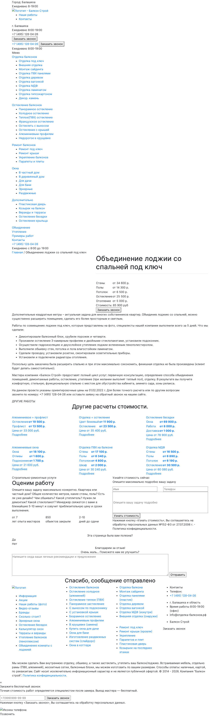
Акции (23, 600)
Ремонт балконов (24, 145)
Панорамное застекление (86, 604)
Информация (27, 596)
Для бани (25, 185)
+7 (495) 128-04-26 (25, 44)
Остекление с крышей (34, 129)
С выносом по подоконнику (88, 608)
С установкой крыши (83, 612)
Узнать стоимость (126, 515)
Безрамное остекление (85, 616)
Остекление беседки (33, 216)
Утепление (19, 231)
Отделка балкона (131, 587)
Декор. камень (29, 98)
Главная (17, 252)
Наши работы (28, 15)
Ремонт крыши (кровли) (135, 631)
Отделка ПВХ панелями (35, 73)
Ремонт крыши (29, 153)
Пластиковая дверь (32, 204)
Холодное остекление (34, 113)
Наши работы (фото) (33, 604)
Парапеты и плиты (31, 161)
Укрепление (127, 635)
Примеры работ (23, 236)
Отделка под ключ (31, 61)
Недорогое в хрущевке (35, 138)
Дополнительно (22, 200)
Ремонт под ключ (30, 149)
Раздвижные (27, 193)
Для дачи (25, 180)
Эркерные (25, 189)
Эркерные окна (29, 620)
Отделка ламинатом (32, 90)
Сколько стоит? (30, 616)
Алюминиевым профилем (36, 134)
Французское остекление (36, 121)
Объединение (21, 227)
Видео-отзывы (29, 608)
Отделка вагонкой (31, 81)
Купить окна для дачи (84, 628)
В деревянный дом (31, 176)
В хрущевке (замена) (83, 624)
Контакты (25, 19)
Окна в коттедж (80, 645)
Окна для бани (79, 632)
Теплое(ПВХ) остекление (36, 117)
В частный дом (29, 172)
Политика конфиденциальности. (45, 675)
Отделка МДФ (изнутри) (135, 612)
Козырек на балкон (32, 208)
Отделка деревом (31, 77)
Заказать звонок (24, 38)
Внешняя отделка (30, 65)
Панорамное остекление (36, 109)
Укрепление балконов (33, 157)
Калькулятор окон (31, 629)
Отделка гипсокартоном (35, 94)
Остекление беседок (33, 624)
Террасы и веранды (32, 633)
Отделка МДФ (28, 85)
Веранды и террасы (32, 212)
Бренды (24, 612)
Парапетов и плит (131, 639)
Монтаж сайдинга (31, 69)
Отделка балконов (24, 57)
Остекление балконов (27, 105)
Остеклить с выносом (34, 125)
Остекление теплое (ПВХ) (86, 599)
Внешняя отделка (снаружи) (138, 616)
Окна (15, 168)
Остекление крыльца (33, 220)
